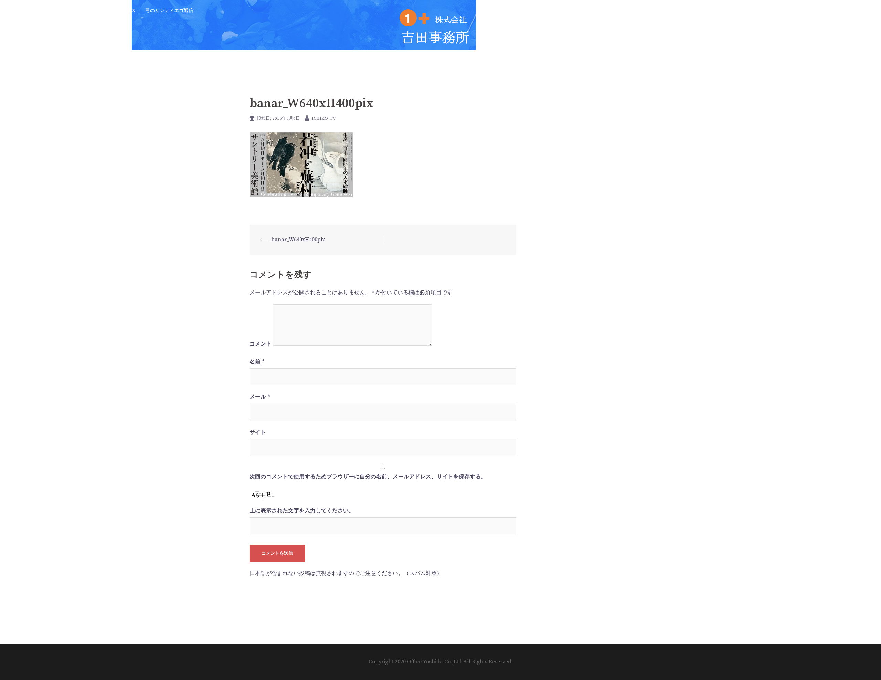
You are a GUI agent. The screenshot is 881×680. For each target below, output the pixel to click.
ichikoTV (34, 11)
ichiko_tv (324, 118)
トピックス (124, 11)
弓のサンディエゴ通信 (169, 11)
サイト (258, 432)
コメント (261, 343)
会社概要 (92, 11)
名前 (257, 361)
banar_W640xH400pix (298, 239)
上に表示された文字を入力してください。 (302, 510)
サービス (63, 11)
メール (260, 396)
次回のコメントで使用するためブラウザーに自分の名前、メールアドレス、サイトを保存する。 (368, 476)
